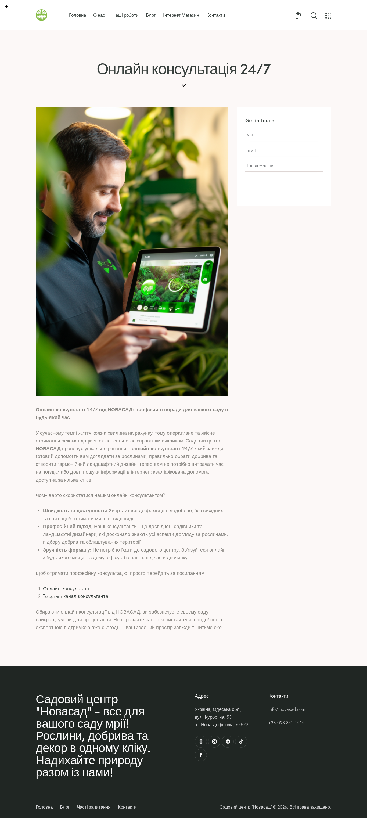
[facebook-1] (201, 755)
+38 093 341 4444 (286, 722)
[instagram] (214, 742)
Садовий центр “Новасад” (246, 807)
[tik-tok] (241, 742)
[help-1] (201, 742)
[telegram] (228, 742)
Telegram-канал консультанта (75, 596)
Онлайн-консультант (66, 588)
